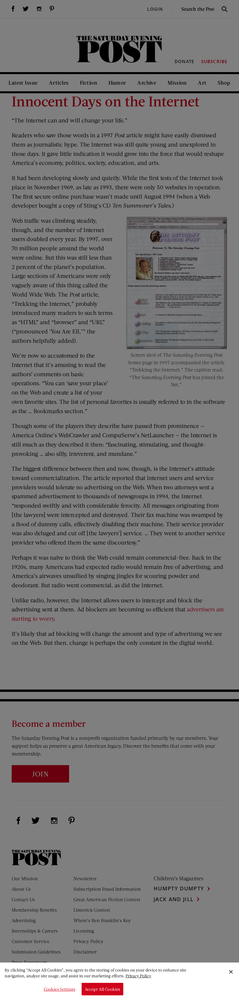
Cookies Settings (59, 989)
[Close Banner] (231, 971)
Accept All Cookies (102, 989)
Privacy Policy (138, 975)
